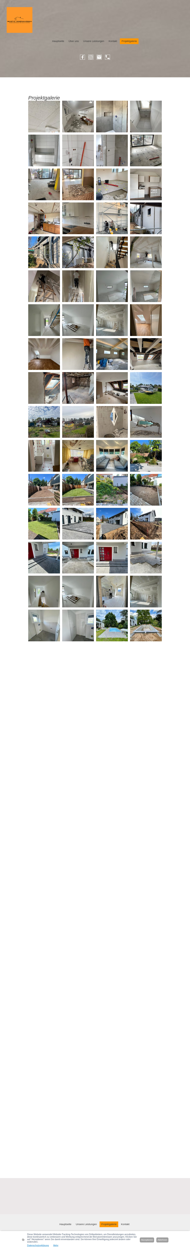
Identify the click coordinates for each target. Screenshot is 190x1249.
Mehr (55, 1245)
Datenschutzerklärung (38, 1245)
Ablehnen (162, 1240)
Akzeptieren (147, 1240)
